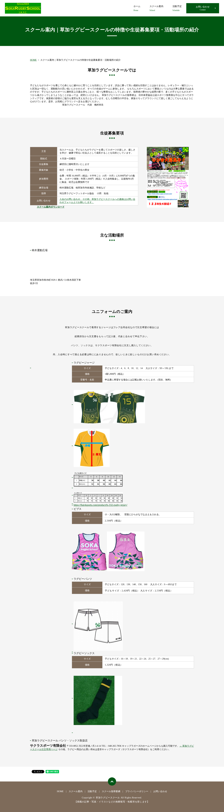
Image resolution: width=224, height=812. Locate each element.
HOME (33, 60)
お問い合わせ (203, 8)
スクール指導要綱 (111, 791)
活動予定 (177, 8)
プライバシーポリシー (136, 791)
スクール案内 (156, 8)
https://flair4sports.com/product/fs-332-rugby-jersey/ (100, 505)
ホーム (136, 8)
